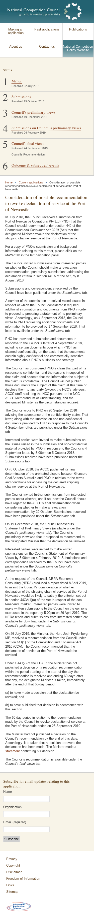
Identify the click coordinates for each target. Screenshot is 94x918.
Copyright (13, 865)
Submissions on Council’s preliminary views (46, 127)
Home (9, 182)
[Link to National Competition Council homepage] (44, 11)
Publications (78, 29)
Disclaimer (14, 872)
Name (7, 792)
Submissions (21, 96)
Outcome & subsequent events (35, 165)
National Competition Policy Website (78, 48)
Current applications (31, 182)
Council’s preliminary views (33, 112)
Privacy (11, 859)
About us (15, 46)
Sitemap (12, 892)
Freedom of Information (23, 878)
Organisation (12, 807)
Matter (17, 80)
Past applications (46, 29)
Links (10, 885)
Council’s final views (28, 143)
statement (12, 751)
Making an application (16, 31)
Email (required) (14, 822)
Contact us (47, 46)
